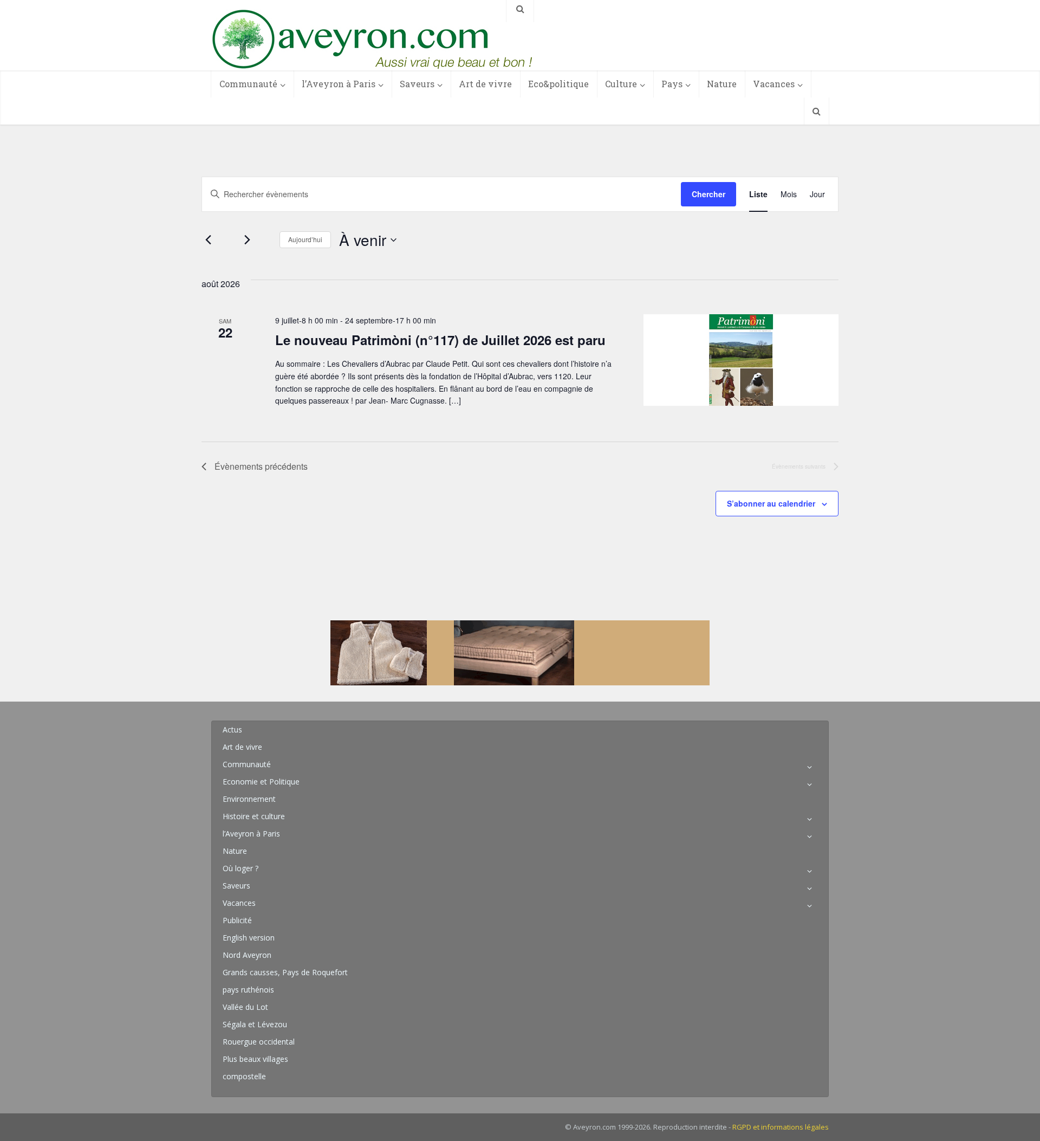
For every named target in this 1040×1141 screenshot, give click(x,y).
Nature (722, 83)
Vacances (774, 83)
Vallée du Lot (245, 1007)
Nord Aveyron (247, 955)
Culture (621, 83)
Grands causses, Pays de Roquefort (285, 972)
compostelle (244, 1076)
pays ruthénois (248, 989)
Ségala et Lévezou (255, 1024)
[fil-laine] (520, 652)
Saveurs (417, 83)
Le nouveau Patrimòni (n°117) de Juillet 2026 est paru (440, 339)
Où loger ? (240, 868)
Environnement (249, 799)
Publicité (237, 920)
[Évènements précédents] (208, 240)
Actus (232, 729)
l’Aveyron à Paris (338, 83)
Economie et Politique (261, 781)
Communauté (248, 83)
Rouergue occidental (259, 1041)
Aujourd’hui (305, 239)
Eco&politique (558, 83)
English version (249, 937)
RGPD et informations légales (780, 1127)
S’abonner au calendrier (771, 503)
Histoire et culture (254, 816)
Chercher (708, 194)
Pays (671, 83)
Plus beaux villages (255, 1059)
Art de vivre (485, 83)
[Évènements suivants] (247, 240)
